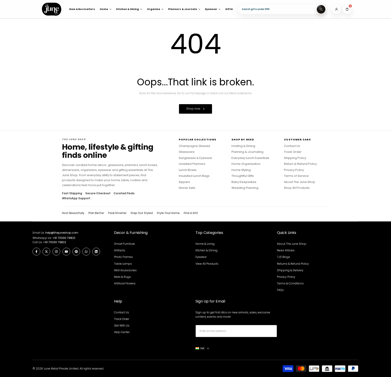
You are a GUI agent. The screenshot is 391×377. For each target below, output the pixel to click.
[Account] (336, 9)
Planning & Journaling (247, 152)
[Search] (321, 9)
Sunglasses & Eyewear (195, 158)
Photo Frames (123, 257)
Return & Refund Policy (300, 164)
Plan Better (96, 213)
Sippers (184, 182)
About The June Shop (299, 182)
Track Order (293, 152)
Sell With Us (121, 325)
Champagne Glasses (194, 146)
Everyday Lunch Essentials (250, 158)
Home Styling (241, 170)
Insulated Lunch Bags (194, 176)
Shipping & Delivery (290, 270)
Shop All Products (297, 188)
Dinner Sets (187, 188)
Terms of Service (296, 176)
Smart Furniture (124, 244)
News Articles (286, 250)
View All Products (207, 264)
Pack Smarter (117, 213)
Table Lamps (123, 264)
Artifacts (119, 250)
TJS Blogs (283, 257)
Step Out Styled (142, 213)
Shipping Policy (295, 158)
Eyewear (201, 257)
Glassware (187, 152)
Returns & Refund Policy (293, 264)
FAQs (280, 290)
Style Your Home (168, 213)
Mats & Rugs (122, 277)
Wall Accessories (125, 270)
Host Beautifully (73, 213)
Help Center (122, 332)
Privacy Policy (294, 170)
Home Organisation (245, 164)
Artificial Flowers (125, 283)
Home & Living (205, 244)
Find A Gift (191, 213)
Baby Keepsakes (243, 182)
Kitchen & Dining (206, 250)
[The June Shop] (51, 9)
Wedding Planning (244, 188)
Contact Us (292, 146)
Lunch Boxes (188, 170)
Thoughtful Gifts (242, 176)
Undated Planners (192, 164)
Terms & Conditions (290, 283)
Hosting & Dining (243, 146)
